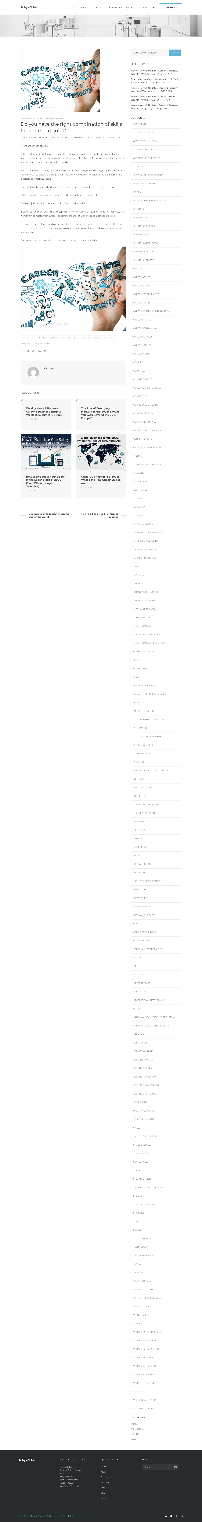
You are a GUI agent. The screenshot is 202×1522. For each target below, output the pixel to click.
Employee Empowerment (148, 532)
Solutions (139, 1170)
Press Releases (142, 983)
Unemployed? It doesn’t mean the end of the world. (49, 515)
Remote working (143, 1051)
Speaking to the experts (147, 1187)
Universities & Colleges (147, 1298)
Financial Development (147, 592)
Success (138, 1230)
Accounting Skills (144, 132)
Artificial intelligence (146, 158)
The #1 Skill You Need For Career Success (98, 515)
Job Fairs (138, 779)
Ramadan (138, 1034)
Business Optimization (146, 243)
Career (137, 269)
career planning (28, 338)
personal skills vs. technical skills (87, 338)
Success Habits (142, 1238)
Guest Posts (140, 668)
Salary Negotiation (144, 1111)
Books (137, 192)
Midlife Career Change (147, 881)
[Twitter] (171, 1516)
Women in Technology (146, 1349)
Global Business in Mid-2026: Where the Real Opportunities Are (101, 480)
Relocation (140, 1043)
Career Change (142, 286)
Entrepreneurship (144, 549)
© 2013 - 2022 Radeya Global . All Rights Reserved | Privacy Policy (46, 1516)
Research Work (142, 1068)
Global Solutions (143, 651)
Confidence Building (145, 405)
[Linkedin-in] (165, 1516)
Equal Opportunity (144, 558)
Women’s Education (145, 1366)
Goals (136, 660)
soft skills (26, 344)
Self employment (143, 1119)
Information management (148, 736)
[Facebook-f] (176, 1516)
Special (137, 1196)
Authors (138, 166)
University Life (142, 1306)
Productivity (141, 992)
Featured (138, 575)
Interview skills (143, 745)
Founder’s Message (144, 609)
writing (138, 1391)
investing (139, 762)
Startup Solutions (144, 1204)
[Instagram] (182, 1516)
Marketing (139, 847)
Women (137, 1323)
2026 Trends (140, 124)
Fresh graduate (142, 626)
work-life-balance (144, 1383)
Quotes (137, 1009)
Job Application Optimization (150, 770)
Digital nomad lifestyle (147, 464)
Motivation (139, 889)
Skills (136, 1128)
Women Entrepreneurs (147, 1332)
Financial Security (144, 600)
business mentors (144, 226)
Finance (138, 583)
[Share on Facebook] (23, 351)
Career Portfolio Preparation (151, 311)
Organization (141, 940)
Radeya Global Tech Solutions (151, 1026)
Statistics (138, 1213)
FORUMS (135, 1424)
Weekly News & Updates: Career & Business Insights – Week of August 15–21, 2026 (44, 412)
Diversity (138, 473)
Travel (137, 1264)
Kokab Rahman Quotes (146, 804)
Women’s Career (143, 1357)
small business (142, 1145)
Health (137, 677)
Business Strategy (144, 260)
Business (138, 209)
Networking (140, 898)
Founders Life (141, 617)
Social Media (140, 1153)
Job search (139, 796)
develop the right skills (48, 338)
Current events (142, 439)
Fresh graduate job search (149, 643)
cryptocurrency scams (147, 430)
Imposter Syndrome (145, 711)
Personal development (147, 949)
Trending (138, 1272)
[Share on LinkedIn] (39, 351)
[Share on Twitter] (28, 351)
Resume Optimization (145, 1094)
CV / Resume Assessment (147, 447)
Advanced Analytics (145, 141)
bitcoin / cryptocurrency (148, 175)
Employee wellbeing (145, 541)
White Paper (140, 1315)
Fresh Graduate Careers (148, 634)
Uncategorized (142, 1281)
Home (119, 26)
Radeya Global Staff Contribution (153, 1017)
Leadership (140, 821)
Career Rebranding (145, 328)
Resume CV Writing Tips (147, 1085)
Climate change (142, 379)
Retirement (140, 1102)
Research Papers (143, 1060)
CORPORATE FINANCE (144, 422)
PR (134, 966)
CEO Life (138, 362)
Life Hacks (139, 830)
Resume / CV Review (144, 1077)
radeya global (109, 338)
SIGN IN (134, 1434)
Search (175, 52)
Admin (61, 119)
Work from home (143, 1374)
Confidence (140, 396)
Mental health (142, 864)
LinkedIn (138, 838)
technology (140, 1247)
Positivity (139, 957)
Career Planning (143, 303)
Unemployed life (143, 1289)
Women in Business (144, 1340)
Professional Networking (149, 1000)
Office (137, 923)
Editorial (139, 498)
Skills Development (145, 1136)
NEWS (133, 1439)
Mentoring (139, 872)
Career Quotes (142, 320)
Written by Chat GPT (145, 1400)
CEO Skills (139, 371)
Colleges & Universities (147, 388)
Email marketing (143, 524)
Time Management (143, 1255)
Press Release (141, 975)
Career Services (143, 337)
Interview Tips (141, 753)
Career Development (47, 119)
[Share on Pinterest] (45, 351)
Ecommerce (140, 490)
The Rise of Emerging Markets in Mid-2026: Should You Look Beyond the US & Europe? (100, 413)
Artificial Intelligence (146, 149)
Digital (137, 456)
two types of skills (41, 344)
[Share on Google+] (34, 351)
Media (136, 855)
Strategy (138, 1221)
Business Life (141, 217)
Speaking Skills (142, 1179)
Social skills (140, 1162)
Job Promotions (143, 787)
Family (137, 566)
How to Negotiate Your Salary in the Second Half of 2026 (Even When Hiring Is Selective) (45, 481)
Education (139, 507)
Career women (142, 354)
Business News (142, 234)
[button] (170, 7)
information (140, 728)
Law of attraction (144, 813)
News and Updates (144, 915)
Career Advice (141, 277)
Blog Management (144, 183)
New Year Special (143, 906)
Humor (137, 702)
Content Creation (143, 413)
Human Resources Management (152, 694)
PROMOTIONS (137, 1429)
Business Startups (144, 252)
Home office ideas (144, 685)
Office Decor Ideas (144, 932)
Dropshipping (141, 481)
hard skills (66, 338)
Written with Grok (144, 1408)
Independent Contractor (148, 719)
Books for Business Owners (150, 200)
